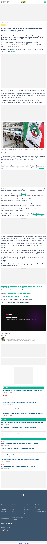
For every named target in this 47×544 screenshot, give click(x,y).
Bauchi (23, 194)
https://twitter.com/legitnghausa (17, 296)
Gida (2, 22)
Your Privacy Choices (24, 543)
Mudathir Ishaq (15, 32)
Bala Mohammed (38, 214)
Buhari (13, 51)
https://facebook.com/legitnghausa (19, 293)
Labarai (6, 22)
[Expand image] (45, 124)
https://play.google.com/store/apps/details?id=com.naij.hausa (21, 287)
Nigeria (41, 168)
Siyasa (4, 392)
